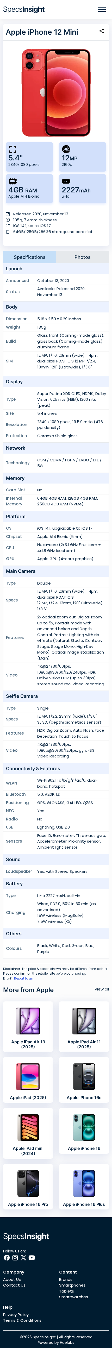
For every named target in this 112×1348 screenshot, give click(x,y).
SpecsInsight (44, 1337)
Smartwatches (73, 1297)
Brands (65, 1279)
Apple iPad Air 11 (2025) (84, 1044)
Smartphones (72, 1285)
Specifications (30, 257)
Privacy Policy (16, 1314)
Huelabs (67, 1342)
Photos (82, 257)
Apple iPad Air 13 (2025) (28, 1044)
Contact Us (14, 1285)
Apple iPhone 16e (84, 1097)
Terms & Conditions (22, 1320)
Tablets (66, 1291)
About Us (12, 1279)
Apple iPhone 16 (84, 1148)
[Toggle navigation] (102, 9)
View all (102, 989)
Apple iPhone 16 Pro (28, 1204)
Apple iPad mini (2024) (28, 1151)
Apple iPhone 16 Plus (84, 1204)
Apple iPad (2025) (28, 1097)
